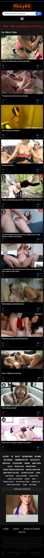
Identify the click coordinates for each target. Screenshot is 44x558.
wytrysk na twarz (22, 482)
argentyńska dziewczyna (13, 470)
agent (27, 479)
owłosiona (9, 476)
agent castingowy (15, 479)
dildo (10, 466)
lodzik (6, 456)
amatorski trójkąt (11, 473)
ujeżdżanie (17, 463)
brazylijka (19, 466)
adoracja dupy (27, 473)
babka (27, 463)
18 (12, 456)
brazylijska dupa (33, 470)
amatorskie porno (13, 484)
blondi (38, 456)
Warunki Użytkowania (32, 529)
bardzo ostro (8, 482)
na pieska (8, 460)
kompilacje (36, 482)
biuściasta (35, 460)
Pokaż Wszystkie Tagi (22, 489)
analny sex (33, 476)
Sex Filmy (22, 532)
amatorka (36, 463)
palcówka (32, 484)
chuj (34, 479)
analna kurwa (21, 476)
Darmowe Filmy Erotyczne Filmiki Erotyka (17, 553)
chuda (25, 484)
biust (17, 456)
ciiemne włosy (21, 460)
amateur (6, 463)
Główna (6, 529)
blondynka (27, 456)
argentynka (31, 466)
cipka (38, 473)
